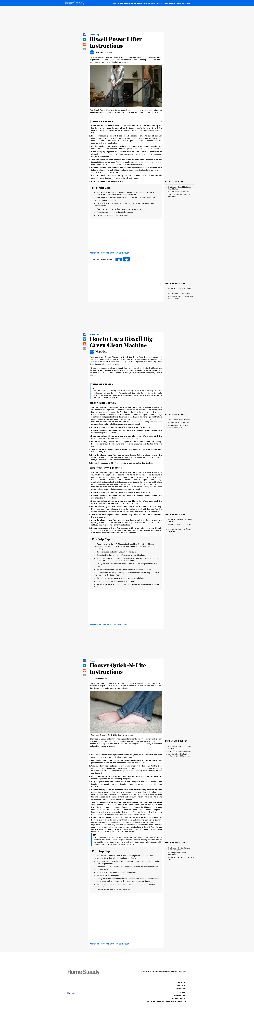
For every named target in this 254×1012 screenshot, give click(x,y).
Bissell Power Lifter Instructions (179, 420)
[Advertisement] (126, 236)
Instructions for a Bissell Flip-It (178, 293)
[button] (84, 36)
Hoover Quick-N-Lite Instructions (179, 192)
